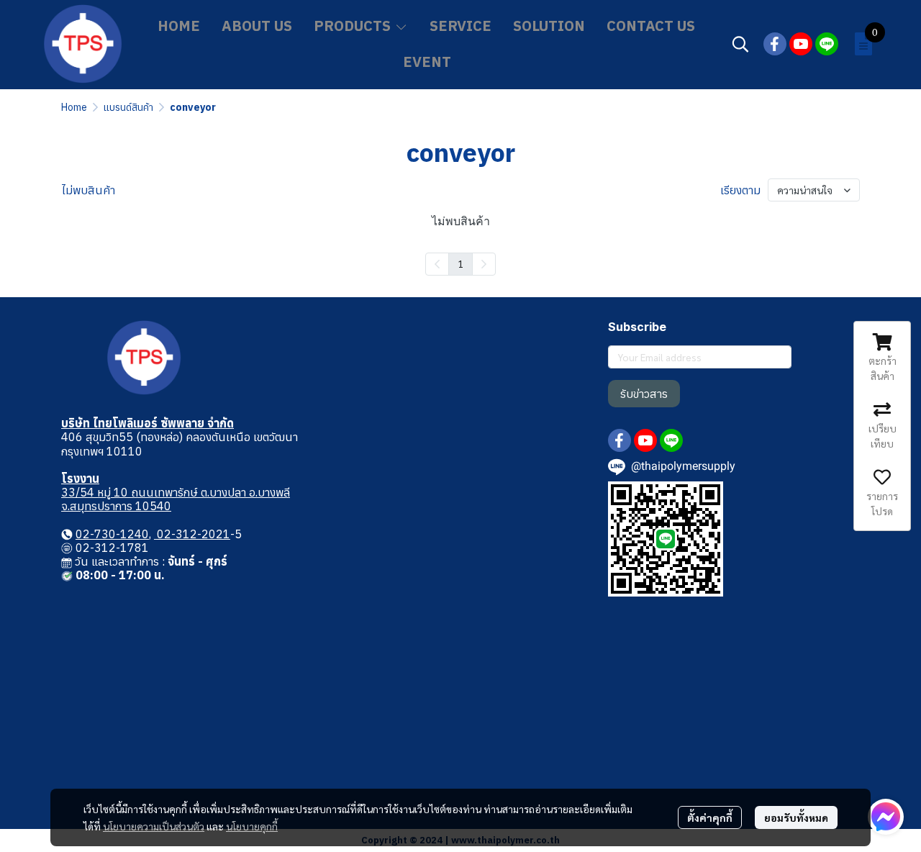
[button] (740, 44)
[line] (826, 43)
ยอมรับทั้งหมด (796, 817)
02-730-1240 (112, 534)
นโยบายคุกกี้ (252, 826)
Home (74, 107)
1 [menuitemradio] (460, 263)
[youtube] (800, 43)
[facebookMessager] (885, 816)
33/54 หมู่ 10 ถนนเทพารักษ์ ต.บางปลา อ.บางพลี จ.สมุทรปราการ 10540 (175, 499)
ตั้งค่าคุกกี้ (709, 817)
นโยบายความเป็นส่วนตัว (153, 826)
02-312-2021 (192, 534)
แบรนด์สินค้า (128, 107)
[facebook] (774, 43)
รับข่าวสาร (644, 393)
